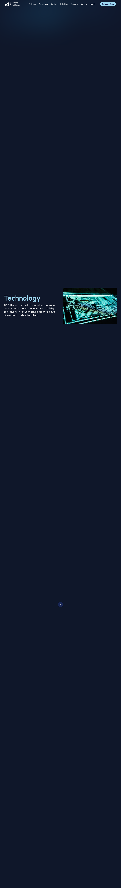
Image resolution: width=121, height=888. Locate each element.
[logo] (12, 4)
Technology (43, 4)
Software (32, 4)
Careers (84, 4)
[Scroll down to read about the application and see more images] (60, 605)
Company (74, 4)
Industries (64, 4)
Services (54, 4)
